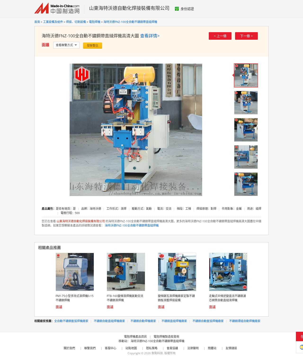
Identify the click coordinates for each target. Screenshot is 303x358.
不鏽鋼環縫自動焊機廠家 (244, 321)
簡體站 (212, 348)
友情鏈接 (231, 348)
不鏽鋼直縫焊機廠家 (174, 321)
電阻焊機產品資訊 (135, 337)
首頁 (37, 22)
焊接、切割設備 (76, 22)
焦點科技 (157, 353)
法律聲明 (193, 348)
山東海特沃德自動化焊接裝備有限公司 (129, 8)
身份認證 (187, 8)
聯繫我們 (90, 348)
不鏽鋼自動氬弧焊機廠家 (208, 321)
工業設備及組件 (53, 22)
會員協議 (172, 348)
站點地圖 (131, 348)
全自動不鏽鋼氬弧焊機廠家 (71, 321)
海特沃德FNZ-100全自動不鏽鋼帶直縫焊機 (130, 22)
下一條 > (246, 36)
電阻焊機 (94, 22)
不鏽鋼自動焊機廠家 (143, 321)
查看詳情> (150, 36)
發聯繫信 (92, 46)
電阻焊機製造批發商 (166, 337)
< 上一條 (220, 36)
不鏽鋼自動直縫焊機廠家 (109, 321)
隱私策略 (151, 348)
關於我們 (69, 348)
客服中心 (110, 348)
